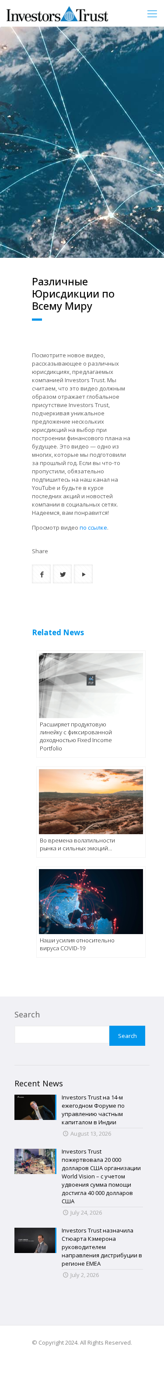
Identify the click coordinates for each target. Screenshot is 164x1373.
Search (27, 1014)
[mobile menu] (152, 13)
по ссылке (93, 527)
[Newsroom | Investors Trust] (57, 13)
